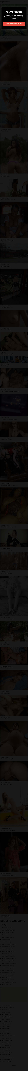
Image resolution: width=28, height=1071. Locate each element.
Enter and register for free (14, 23)
